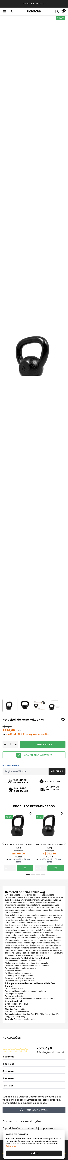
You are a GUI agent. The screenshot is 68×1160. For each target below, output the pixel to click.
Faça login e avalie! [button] (37, 1109)
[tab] (27, 874)
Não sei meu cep (11, 765)
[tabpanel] (18, 841)
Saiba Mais (11, 1146)
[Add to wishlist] (63, 720)
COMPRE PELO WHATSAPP (38, 755)
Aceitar (34, 1153)
